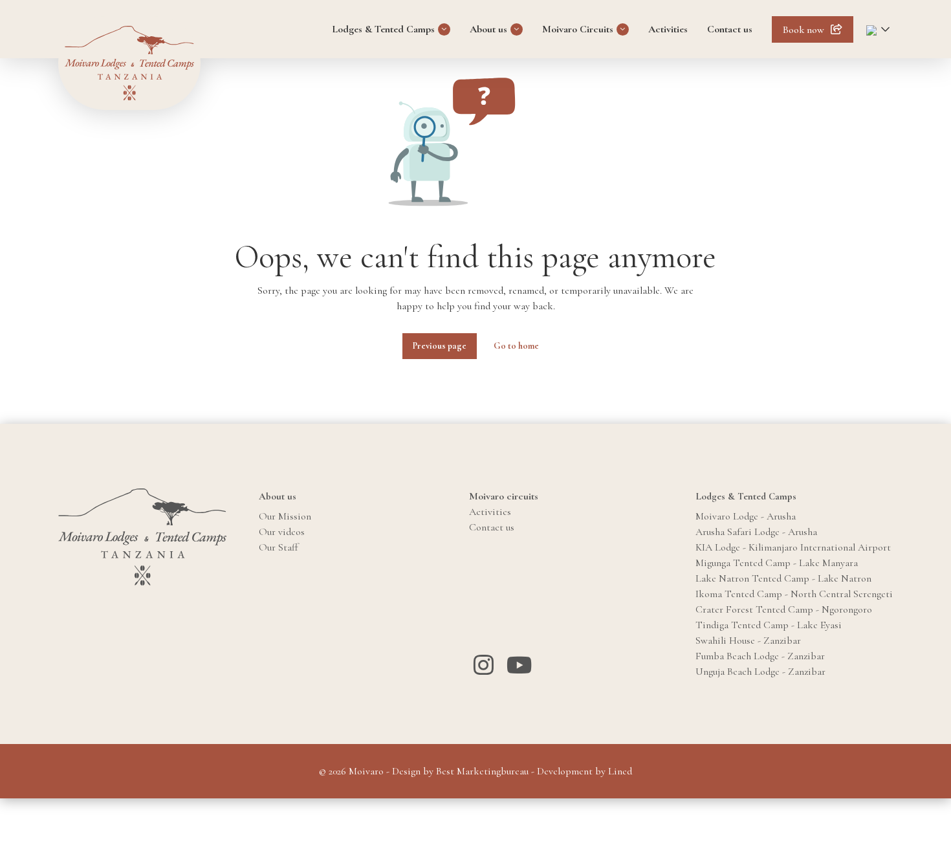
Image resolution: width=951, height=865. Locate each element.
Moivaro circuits (503, 496)
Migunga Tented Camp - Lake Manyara (776, 562)
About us (488, 29)
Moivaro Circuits (577, 29)
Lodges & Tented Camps (383, 29)
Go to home (516, 345)
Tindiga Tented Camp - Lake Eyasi (768, 625)
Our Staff (278, 547)
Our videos (282, 531)
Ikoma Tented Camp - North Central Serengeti (794, 593)
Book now (803, 29)
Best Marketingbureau (482, 771)
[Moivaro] (129, 63)
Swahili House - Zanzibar (748, 640)
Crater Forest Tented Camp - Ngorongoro (783, 609)
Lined (620, 771)
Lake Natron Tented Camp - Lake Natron (783, 578)
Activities (668, 29)
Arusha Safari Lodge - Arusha (756, 531)
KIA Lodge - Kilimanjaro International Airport (793, 547)
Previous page (439, 345)
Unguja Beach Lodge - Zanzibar (760, 671)
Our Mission (285, 516)
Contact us (729, 29)
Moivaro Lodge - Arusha (745, 516)
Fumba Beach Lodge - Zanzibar (760, 656)
